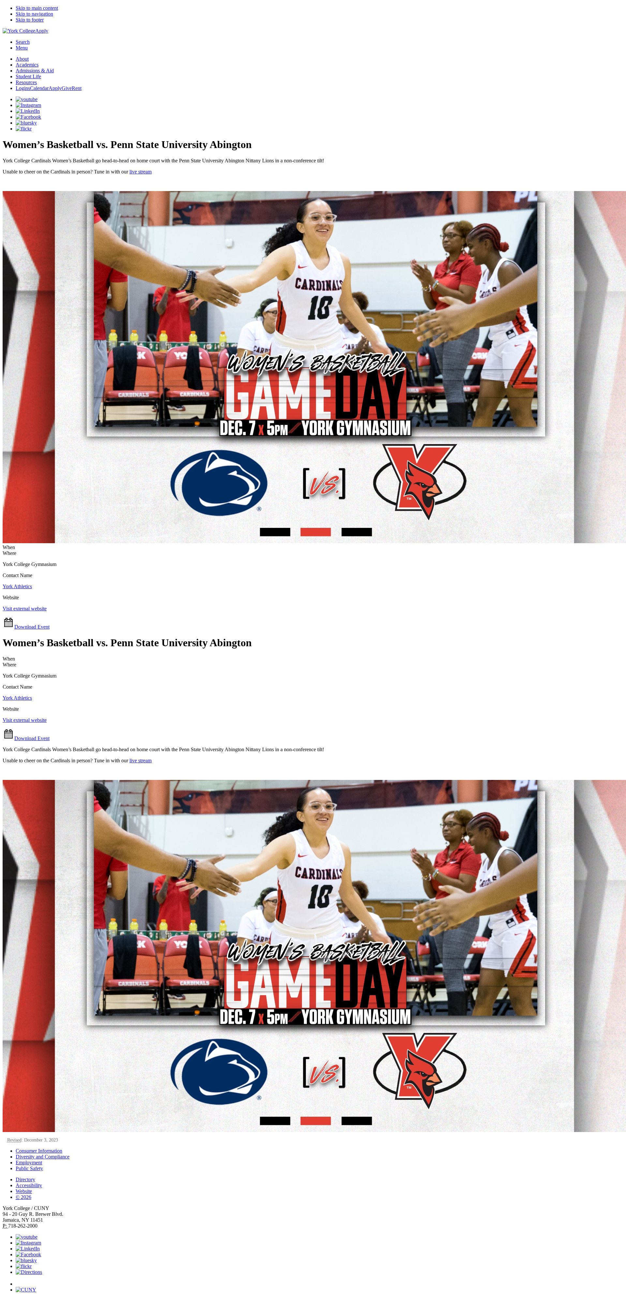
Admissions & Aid (35, 70)
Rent (77, 88)
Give (67, 88)
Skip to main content (37, 8)
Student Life (28, 76)
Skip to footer (30, 19)
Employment (29, 1162)
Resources (26, 82)
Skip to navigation (34, 14)
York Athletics (17, 586)
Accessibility (29, 1185)
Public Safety (29, 1168)
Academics (27, 64)
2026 (23, 1197)
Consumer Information (39, 1151)
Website (24, 1191)
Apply (41, 31)
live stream (140, 171)
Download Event (32, 627)
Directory (25, 1179)
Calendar (39, 88)
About (22, 59)
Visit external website (25, 608)
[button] (319, 1281)
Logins (23, 88)
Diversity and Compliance (42, 1156)
